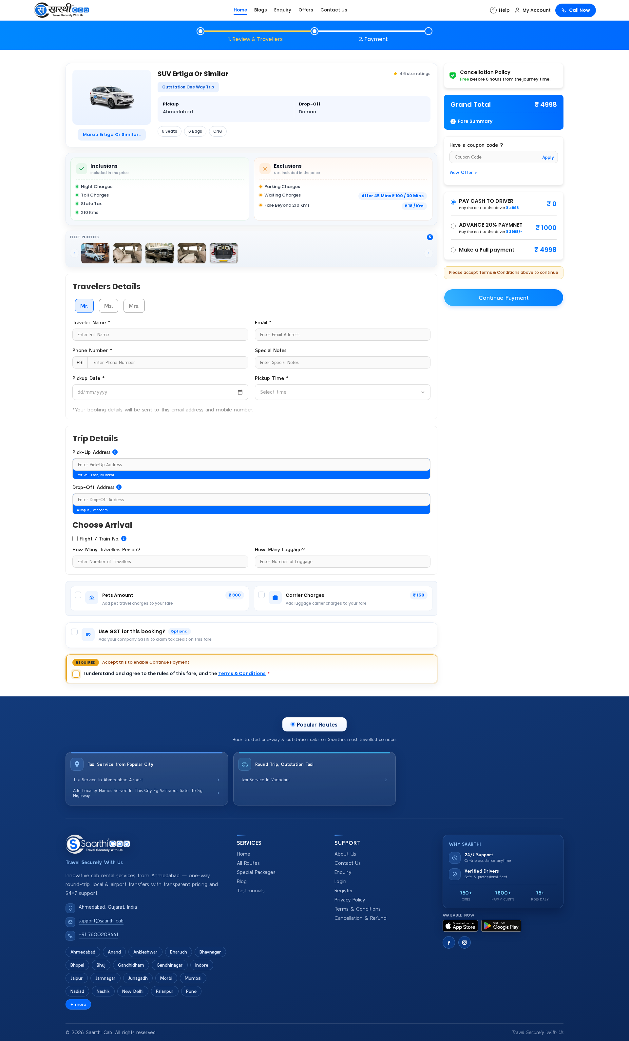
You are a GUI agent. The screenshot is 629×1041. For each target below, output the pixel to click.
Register (343, 890)
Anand (114, 952)
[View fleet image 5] (223, 253)
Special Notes (270, 350)
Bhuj (101, 965)
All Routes (248, 863)
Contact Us (333, 10)
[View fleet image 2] (127, 253)
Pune (191, 991)
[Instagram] (464, 942)
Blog (242, 881)
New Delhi (132, 991)
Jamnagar (105, 978)
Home (240, 10)
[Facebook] (449, 942)
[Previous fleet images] (74, 253)
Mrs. (134, 305)
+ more (78, 1004)
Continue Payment (504, 297)
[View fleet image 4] (191, 253)
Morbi (166, 978)
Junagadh (138, 978)
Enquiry (282, 10)
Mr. (84, 305)
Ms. (108, 305)
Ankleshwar (145, 952)
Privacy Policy (349, 899)
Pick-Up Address (91, 452)
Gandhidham (131, 965)
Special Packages (256, 872)
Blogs (260, 10)
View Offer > (463, 172)
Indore (201, 965)
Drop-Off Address (93, 487)
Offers (305, 10)
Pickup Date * (88, 378)
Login (340, 881)
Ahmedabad (82, 952)
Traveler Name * (91, 322)
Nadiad (77, 991)
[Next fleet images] (428, 253)
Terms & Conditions (242, 673)
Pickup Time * (271, 378)
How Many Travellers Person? (106, 549)
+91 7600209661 (98, 934)
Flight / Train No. (99, 538)
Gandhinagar (170, 965)
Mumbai (193, 978)
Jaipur (76, 978)
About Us (345, 854)
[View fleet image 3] (159, 253)
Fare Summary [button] (475, 121)
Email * (263, 322)
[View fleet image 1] (95, 253)
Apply (548, 157)
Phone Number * (92, 350)
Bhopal (77, 965)
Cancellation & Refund (360, 918)
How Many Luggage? (280, 549)
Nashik (103, 991)
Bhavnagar (210, 952)
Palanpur (165, 991)
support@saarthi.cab (101, 920)
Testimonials (251, 890)
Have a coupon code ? (476, 145)
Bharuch (178, 952)
